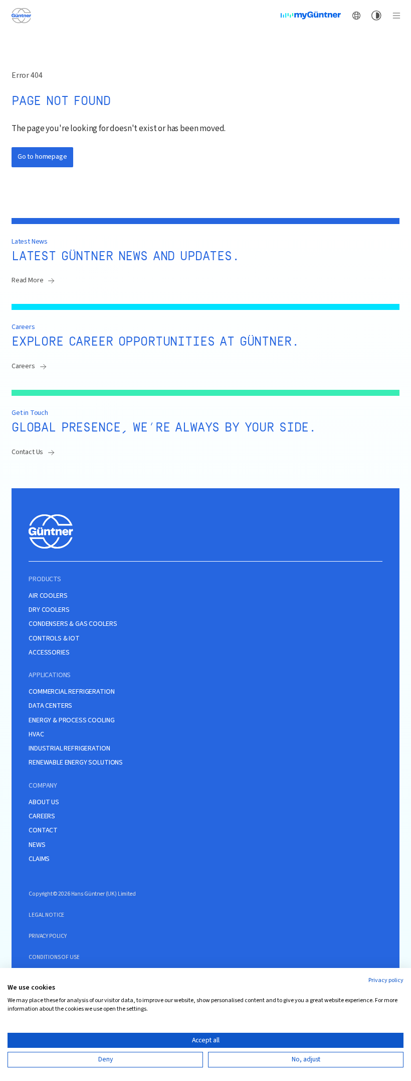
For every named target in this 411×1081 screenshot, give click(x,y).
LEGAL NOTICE (46, 915)
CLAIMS (39, 859)
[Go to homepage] (21, 15)
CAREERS (42, 816)
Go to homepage (42, 157)
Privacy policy (385, 980)
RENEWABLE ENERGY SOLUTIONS (76, 763)
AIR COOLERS (48, 596)
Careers (23, 366)
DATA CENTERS (50, 706)
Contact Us (27, 452)
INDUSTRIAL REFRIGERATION (69, 748)
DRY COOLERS (49, 610)
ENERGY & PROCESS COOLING (71, 720)
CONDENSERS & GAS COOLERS (73, 624)
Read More (28, 280)
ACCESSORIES (49, 653)
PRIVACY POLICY (48, 936)
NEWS (37, 845)
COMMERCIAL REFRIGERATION (71, 692)
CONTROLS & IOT (54, 638)
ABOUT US (44, 802)
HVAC (36, 734)
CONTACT (43, 830)
